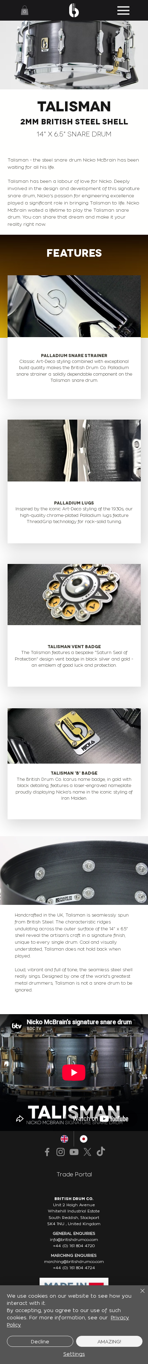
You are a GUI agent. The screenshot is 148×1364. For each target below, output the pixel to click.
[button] (25, 10)
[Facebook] (47, 1151)
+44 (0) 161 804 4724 (74, 1268)
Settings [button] (74, 1353)
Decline (40, 1341)
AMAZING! (109, 1341)
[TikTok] (100, 1151)
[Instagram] (60, 1151)
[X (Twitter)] (87, 1151)
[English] (64, 1138)
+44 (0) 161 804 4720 (74, 1246)
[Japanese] (83, 1138)
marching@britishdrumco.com (74, 1262)
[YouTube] (74, 1151)
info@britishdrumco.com (74, 1240)
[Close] (138, 1295)
